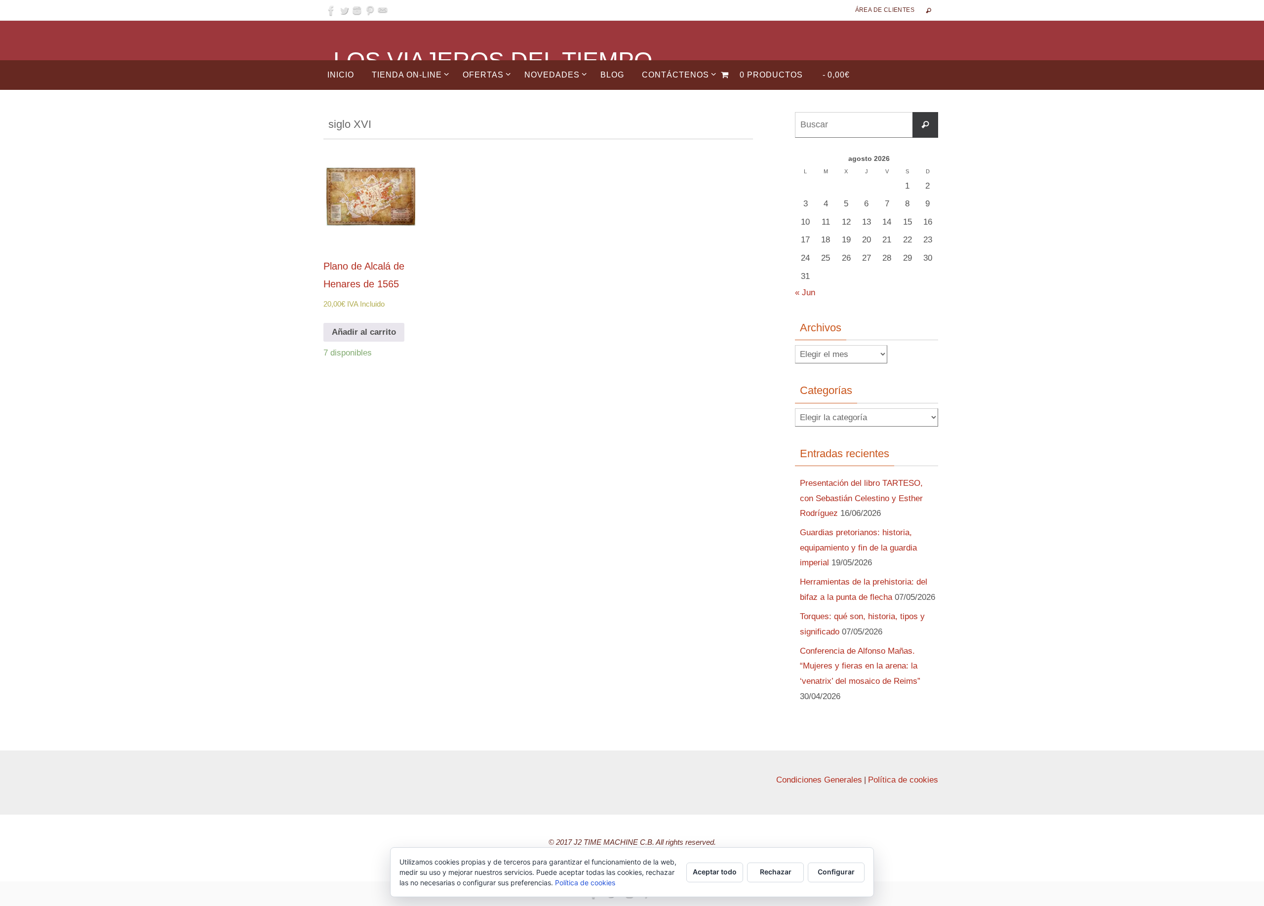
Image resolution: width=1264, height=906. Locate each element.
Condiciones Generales (819, 780)
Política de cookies (903, 780)
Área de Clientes (884, 9)
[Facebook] (331, 10)
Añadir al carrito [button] (364, 332)
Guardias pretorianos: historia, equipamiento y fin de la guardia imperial (858, 547)
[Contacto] (383, 10)
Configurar (836, 871)
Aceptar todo (715, 871)
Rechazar (775, 871)
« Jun (805, 292)
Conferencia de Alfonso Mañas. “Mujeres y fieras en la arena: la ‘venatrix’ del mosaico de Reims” (860, 666)
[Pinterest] (370, 10)
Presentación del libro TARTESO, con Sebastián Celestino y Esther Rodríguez (861, 498)
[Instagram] (357, 10)
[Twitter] (344, 10)
